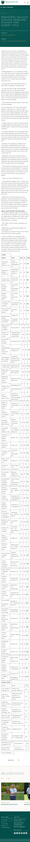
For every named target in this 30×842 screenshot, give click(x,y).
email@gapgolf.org (21, 826)
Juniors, (3, 35)
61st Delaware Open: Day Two (9, 804)
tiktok (26, 833)
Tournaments (10, 35)
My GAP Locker (4, 823)
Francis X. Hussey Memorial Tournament (14, 41)
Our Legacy (3, 825)
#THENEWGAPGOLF (5, 827)
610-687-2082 (19, 824)
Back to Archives (8, 7)
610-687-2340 (20, 822)
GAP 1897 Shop (4, 819)
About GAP (3, 821)
